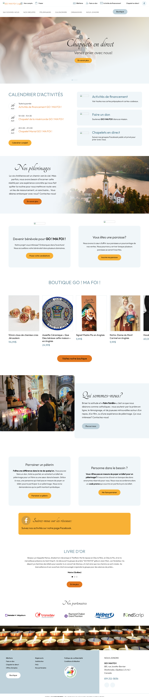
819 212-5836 (111, 683)
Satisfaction (39, 666)
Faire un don (10, 666)
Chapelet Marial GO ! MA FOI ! (35, 131)
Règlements (39, 663)
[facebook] (106, 690)
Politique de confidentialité (73, 663)
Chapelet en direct (12, 670)
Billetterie (9, 663)
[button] (5, 319)
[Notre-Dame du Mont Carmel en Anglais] (125, 296)
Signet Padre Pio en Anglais (90, 334)
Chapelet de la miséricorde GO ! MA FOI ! (41, 119)
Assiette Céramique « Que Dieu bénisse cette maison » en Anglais (56, 338)
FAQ (36, 670)
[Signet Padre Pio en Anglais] (91, 296)
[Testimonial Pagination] (72, 581)
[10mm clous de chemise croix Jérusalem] (24, 296)
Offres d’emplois (11, 673)
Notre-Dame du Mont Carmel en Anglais (121, 336)
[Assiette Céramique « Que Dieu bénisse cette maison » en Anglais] (57, 296)
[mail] (112, 690)
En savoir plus (83, 60)
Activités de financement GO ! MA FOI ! (40, 107)
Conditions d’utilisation (72, 666)
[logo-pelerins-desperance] (70, 672)
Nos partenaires (40, 673)
